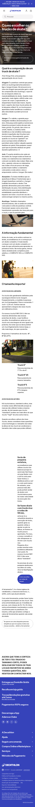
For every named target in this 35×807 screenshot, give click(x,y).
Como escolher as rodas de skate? (24, 579)
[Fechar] (31, 3)
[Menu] (4, 10)
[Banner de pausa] (28, 3)
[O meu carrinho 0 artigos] (31, 10)
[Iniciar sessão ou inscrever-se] (26, 10)
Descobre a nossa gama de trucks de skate (16, 59)
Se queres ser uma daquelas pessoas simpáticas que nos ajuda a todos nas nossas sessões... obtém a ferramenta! (16, 624)
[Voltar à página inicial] (15, 11)
